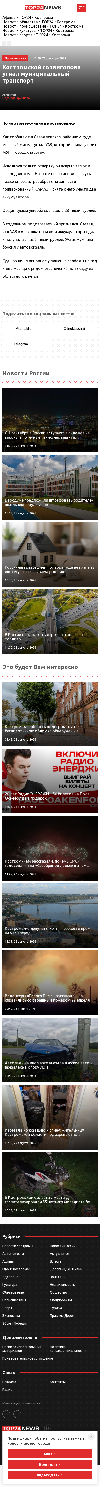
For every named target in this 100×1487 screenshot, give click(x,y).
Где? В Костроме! (16, 1269)
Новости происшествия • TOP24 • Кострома (43, 26)
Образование (13, 1292)
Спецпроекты (61, 1300)
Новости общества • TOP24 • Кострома (38, 22)
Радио (7, 1390)
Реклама (9, 1382)
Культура (9, 1285)
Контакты (58, 1382)
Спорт (7, 1308)
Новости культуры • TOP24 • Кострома (38, 30)
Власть (56, 1261)
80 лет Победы (14, 1323)
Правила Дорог (62, 1316)
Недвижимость (62, 1285)
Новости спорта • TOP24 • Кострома (36, 35)
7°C (82, 8)
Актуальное (59, 1254)
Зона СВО (57, 1277)
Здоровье (10, 1277)
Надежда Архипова (16, 98)
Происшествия (14, 1300)
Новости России (62, 1246)
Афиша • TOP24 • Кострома (27, 17)
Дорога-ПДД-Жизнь (66, 1269)
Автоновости (13, 1254)
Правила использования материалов (21, 1349)
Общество (58, 1292)
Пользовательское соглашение (27, 1358)
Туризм (56, 1308)
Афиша (8, 1261)
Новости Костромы (17, 1246)
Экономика (11, 1316)
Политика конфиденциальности (68, 1349)
